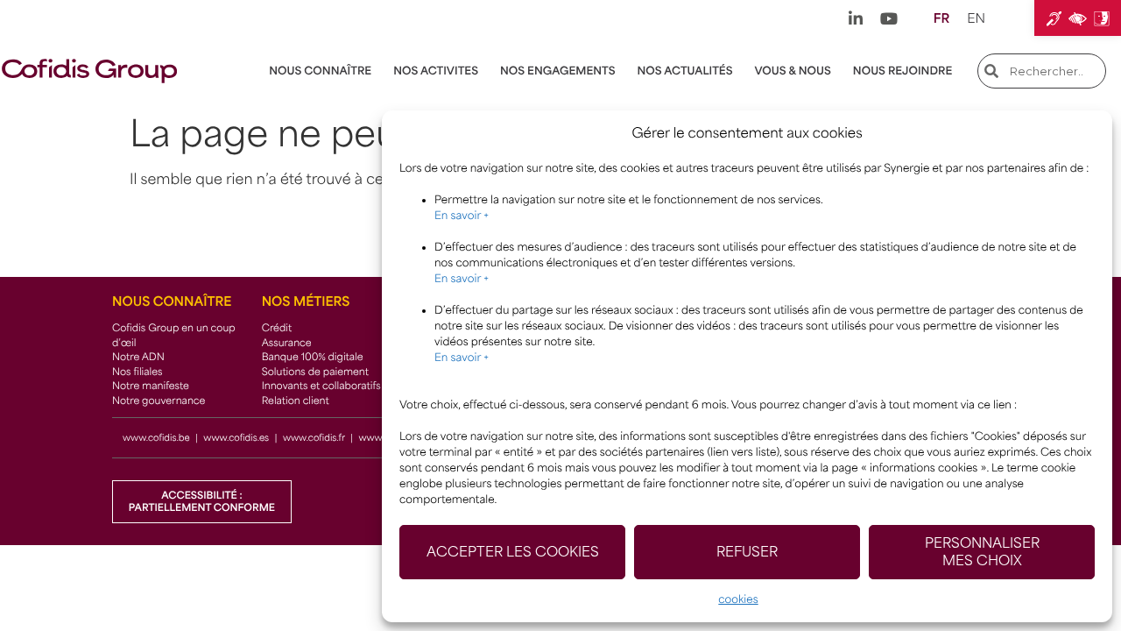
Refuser (747, 552)
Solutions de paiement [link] (315, 372)
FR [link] (941, 18)
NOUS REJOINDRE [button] (902, 71)
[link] (856, 18)
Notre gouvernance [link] (158, 401)
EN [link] (976, 18)
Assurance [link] (287, 343)
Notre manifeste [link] (150, 386)
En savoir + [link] (461, 215)
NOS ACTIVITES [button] (435, 71)
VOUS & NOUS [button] (793, 71)
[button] (1077, 18)
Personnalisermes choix (982, 552)
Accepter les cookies (513, 552)
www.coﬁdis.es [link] (236, 437)
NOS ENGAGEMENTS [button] (558, 71)
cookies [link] (738, 599)
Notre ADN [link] (138, 357)
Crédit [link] (277, 328)
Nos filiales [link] (137, 372)
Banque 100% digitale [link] (312, 357)
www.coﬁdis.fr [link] (314, 437)
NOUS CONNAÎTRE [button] (320, 71)
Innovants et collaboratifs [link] (321, 386)
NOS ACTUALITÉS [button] (685, 71)
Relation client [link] (295, 401)
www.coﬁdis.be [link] (156, 437)
